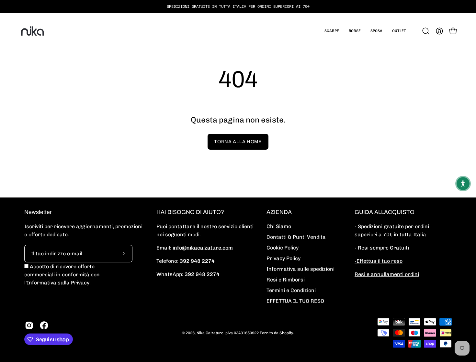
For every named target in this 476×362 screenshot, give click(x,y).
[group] (238, 6)
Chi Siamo (278, 226)
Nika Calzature (210, 332)
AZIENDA (279, 212)
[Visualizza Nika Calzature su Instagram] (29, 325)
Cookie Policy (282, 248)
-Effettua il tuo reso (378, 261)
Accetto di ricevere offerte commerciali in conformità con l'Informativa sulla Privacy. (62, 274)
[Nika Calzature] (32, 31)
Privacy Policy (283, 258)
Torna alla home (238, 141)
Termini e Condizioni (291, 290)
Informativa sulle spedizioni (300, 269)
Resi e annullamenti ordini (387, 274)
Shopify (286, 332)
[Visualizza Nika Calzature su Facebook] (44, 325)
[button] (332, 31)
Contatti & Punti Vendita (296, 237)
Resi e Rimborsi (285, 280)
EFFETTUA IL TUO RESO (295, 301)
